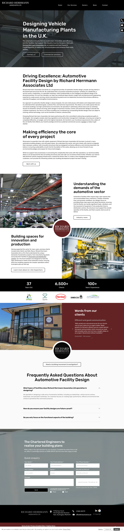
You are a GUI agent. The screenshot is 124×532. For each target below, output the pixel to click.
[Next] (111, 329)
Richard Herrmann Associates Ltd (34, 45)
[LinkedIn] (96, 510)
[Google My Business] (99, 510)
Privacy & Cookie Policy (38, 526)
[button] (88, 482)
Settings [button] (100, 529)
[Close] (122, 529)
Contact (83, 122)
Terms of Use (26, 526)
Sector (52, 469)
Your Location (29, 469)
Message (27, 477)
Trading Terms (50, 526)
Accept (117, 529)
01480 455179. (51, 451)
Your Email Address (56, 462)
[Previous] (72, 329)
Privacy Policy (66, 529)
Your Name (28, 462)
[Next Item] (100, 296)
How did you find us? (82, 469)
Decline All (108, 529)
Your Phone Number (82, 462)
